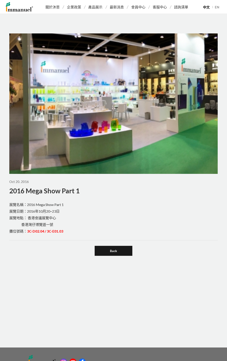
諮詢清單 (181, 7)
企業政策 (74, 7)
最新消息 (117, 7)
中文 (206, 7)
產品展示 (95, 7)
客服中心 (160, 7)
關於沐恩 (52, 7)
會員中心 (138, 7)
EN (217, 7)
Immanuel (19, 7)
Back (113, 251)
